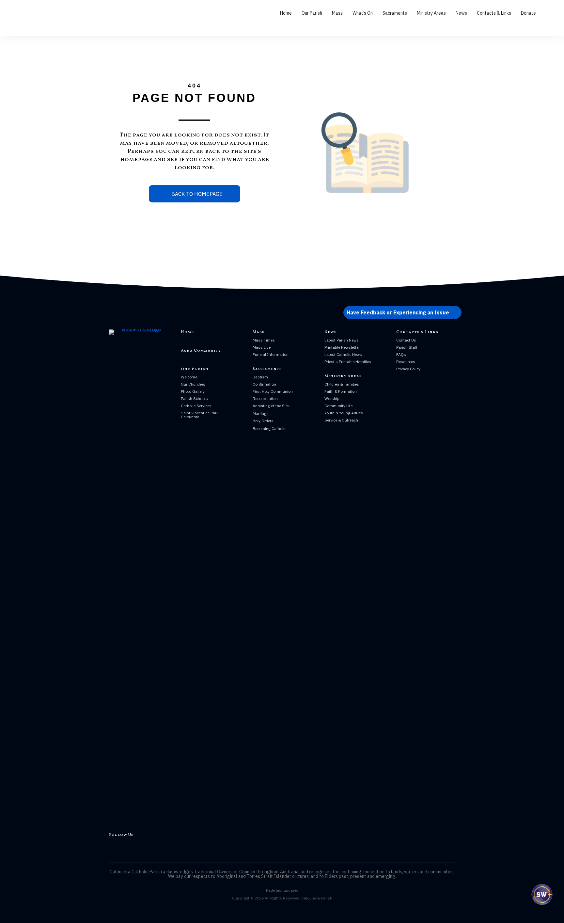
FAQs (401, 354)
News (461, 13)
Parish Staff (406, 347)
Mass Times (264, 340)
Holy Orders (263, 420)
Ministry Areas (431, 13)
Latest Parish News (341, 340)
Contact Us (406, 340)
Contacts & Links (494, 13)
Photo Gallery (193, 391)
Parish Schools (194, 398)
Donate (528, 13)
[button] (402, 312)
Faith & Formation (340, 391)
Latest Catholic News (343, 354)
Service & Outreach (341, 420)
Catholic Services (196, 405)
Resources (405, 361)
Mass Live (262, 347)
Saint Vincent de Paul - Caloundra (201, 414)
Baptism (260, 376)
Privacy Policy (408, 368)
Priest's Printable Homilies (347, 361)
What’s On (362, 13)
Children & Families (341, 384)
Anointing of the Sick (271, 405)
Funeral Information (271, 354)
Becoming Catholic (269, 428)
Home (286, 13)
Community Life (338, 405)
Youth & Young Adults (343, 412)
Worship (331, 398)
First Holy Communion (273, 391)
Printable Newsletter (342, 347)
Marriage (260, 413)
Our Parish (312, 13)
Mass (337, 13)
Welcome (189, 376)
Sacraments (395, 13)
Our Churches (193, 384)
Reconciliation (265, 398)
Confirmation (264, 384)
